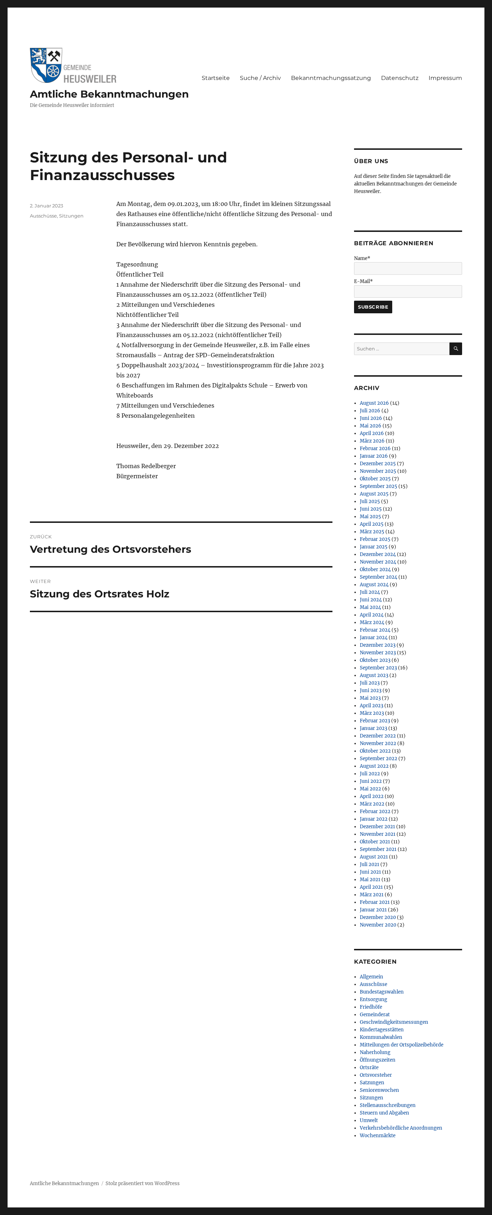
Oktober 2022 (375, 751)
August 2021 (374, 857)
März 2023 (372, 713)
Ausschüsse (43, 216)
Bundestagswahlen (382, 992)
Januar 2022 (374, 819)
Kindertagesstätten (382, 1030)
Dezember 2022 (378, 736)
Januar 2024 (374, 638)
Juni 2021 (370, 872)
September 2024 (378, 577)
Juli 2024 (370, 592)
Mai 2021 (370, 879)
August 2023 (374, 675)
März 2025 (372, 532)
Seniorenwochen (379, 1090)
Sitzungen (71, 216)
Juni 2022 (371, 781)
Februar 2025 (375, 539)
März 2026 (372, 441)
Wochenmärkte (377, 1136)
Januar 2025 (374, 547)
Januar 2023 (373, 728)
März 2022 (372, 804)
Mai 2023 (370, 698)
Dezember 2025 (378, 464)
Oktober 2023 (375, 660)
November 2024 (378, 562)
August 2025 (374, 494)
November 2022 (378, 743)
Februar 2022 (375, 811)
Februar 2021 (375, 902)
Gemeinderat (375, 1015)
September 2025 (378, 486)
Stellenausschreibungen (388, 1105)
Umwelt (369, 1120)
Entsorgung (373, 999)
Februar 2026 (375, 448)
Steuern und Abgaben (384, 1113)
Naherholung (375, 1052)
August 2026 (374, 403)
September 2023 (378, 668)
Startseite (216, 78)
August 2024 (374, 585)
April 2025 (372, 524)
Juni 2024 (371, 600)
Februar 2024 (375, 630)
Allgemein (371, 977)
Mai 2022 (370, 789)
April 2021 (371, 887)
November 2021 (377, 834)
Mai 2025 (370, 517)
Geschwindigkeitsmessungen (394, 1022)
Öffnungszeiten (377, 1060)
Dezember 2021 (377, 827)
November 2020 (378, 925)
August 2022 (374, 766)
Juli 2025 (370, 501)
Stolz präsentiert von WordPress (143, 1183)
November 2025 (378, 471)
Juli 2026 (370, 411)
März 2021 (372, 895)
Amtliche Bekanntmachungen (109, 94)
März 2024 (372, 622)
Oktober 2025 (375, 479)
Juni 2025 (371, 509)
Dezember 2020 (378, 917)
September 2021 (378, 849)
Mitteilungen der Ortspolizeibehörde (401, 1045)
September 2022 (378, 759)
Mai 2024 (370, 607)
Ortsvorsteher (376, 1075)
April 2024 (372, 615)
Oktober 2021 (375, 842)
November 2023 (378, 653)
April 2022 (372, 796)
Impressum (445, 78)
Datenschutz (400, 78)
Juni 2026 (371, 418)
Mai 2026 (370, 426)
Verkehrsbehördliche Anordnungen (401, 1128)
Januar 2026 (374, 456)
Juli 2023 (370, 683)
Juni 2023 (370, 690)
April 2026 (372, 433)
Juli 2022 (370, 774)
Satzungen (372, 1083)
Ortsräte (369, 1067)
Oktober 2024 (375, 569)
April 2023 (371, 706)
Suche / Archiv (260, 78)
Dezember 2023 (377, 645)
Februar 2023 (375, 721)
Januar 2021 (373, 910)
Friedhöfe (371, 1007)
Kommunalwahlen (381, 1037)
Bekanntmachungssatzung (331, 78)
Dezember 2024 (378, 554)
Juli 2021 (369, 864)
